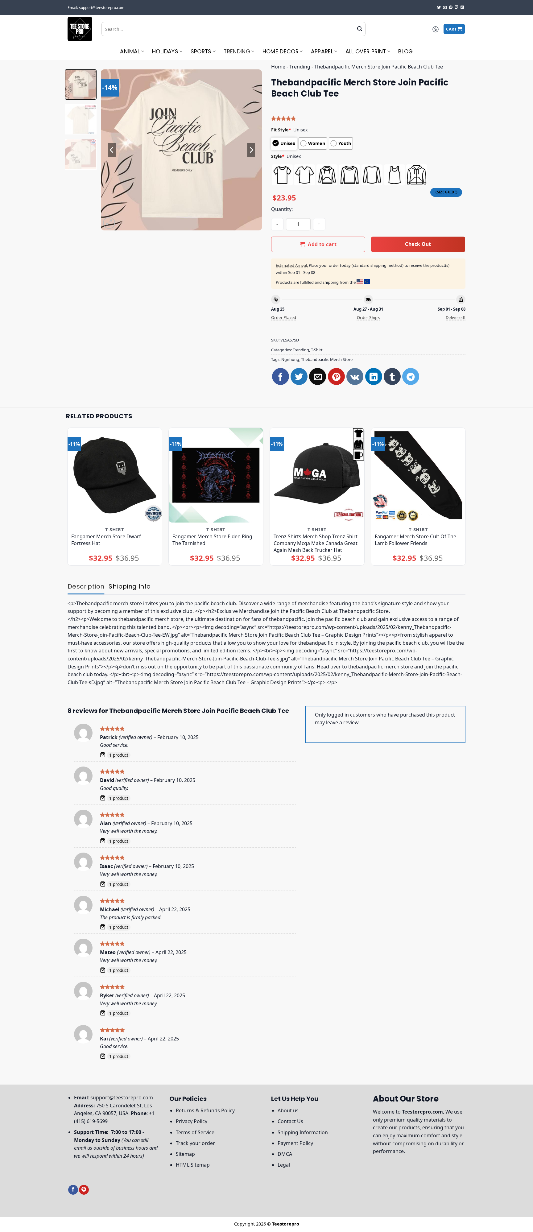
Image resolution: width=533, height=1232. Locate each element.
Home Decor (280, 51)
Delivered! (455, 317)
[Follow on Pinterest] (450, 8)
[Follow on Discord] (462, 8)
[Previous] (112, 150)
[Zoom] (109, 223)
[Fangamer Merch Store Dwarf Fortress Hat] (115, 475)
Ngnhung (290, 359)
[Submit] (359, 29)
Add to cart (322, 244)
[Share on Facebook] (280, 376)
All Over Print (365, 51)
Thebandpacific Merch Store (327, 359)
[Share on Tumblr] (392, 376)
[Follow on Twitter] (439, 8)
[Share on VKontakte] (354, 376)
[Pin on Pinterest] (336, 376)
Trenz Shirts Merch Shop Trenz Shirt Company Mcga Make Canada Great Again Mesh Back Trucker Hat (315, 543)
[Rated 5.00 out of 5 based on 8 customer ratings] (368, 118)
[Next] (251, 150)
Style (277, 156)
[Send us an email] (445, 8)
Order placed (283, 317)
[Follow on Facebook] (73, 1190)
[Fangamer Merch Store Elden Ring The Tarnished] (216, 475)
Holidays (165, 51)
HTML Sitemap (193, 1164)
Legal (284, 1164)
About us (288, 1110)
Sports (201, 51)
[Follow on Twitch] (456, 8)
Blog (405, 51)
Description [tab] (86, 586)
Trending (237, 51)
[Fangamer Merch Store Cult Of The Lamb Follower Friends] (418, 475)
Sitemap (185, 1154)
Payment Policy (295, 1143)
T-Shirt (317, 350)
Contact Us (290, 1121)
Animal (130, 51)
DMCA (285, 1154)
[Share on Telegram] (410, 376)
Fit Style (281, 130)
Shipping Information (303, 1132)
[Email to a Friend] (317, 376)
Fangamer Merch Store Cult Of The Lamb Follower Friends (415, 540)
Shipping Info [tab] (130, 586)
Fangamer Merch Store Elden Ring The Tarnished (212, 540)
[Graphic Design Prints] (80, 29)
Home (278, 66)
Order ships (368, 317)
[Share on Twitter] (299, 376)
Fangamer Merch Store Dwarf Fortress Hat (106, 540)
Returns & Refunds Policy (205, 1110)
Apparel (322, 51)
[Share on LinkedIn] (373, 376)
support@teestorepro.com (121, 1097)
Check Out (418, 244)
